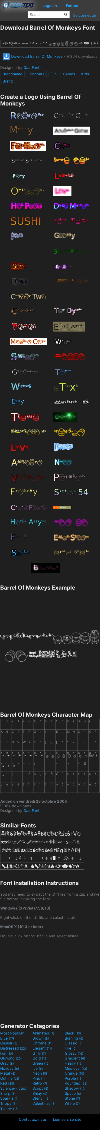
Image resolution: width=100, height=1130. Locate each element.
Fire (71, 1048)
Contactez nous (33, 1119)
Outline (9, 1078)
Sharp (8, 1093)
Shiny (39, 1093)
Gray (7, 1063)
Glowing (11, 1058)
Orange (74, 1073)
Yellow (9, 1108)
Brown (40, 1038)
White (72, 1103)
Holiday (9, 1068)
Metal (7, 1073)
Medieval (76, 1068)
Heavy (74, 1063)
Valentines (44, 1103)
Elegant (42, 1048)
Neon (39, 1073)
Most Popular (12, 1033)
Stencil (41, 1098)
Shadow (75, 1088)
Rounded (76, 1083)
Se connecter (84, 15)
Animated (43, 1033)
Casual (8, 1043)
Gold (40, 1058)
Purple (74, 1078)
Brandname (12, 74)
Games (69, 74)
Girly (39, 1053)
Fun (54, 74)
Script (40, 1088)
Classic (74, 1043)
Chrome (42, 1043)
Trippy (8, 1103)
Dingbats (36, 74)
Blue (7, 1038)
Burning (74, 1038)
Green (41, 1063)
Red (7, 1083)
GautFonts (32, 67)
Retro (39, 1083)
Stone (72, 1098)
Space (73, 1093)
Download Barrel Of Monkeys (36, 56)
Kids (85, 74)
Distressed (13, 1048)
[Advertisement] (50, 980)
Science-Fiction (15, 1088)
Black (73, 1033)
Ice (37, 1068)
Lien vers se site (67, 1119)
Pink (39, 1078)
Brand (8, 81)
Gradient (75, 1058)
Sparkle (9, 1098)
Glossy (74, 1053)
